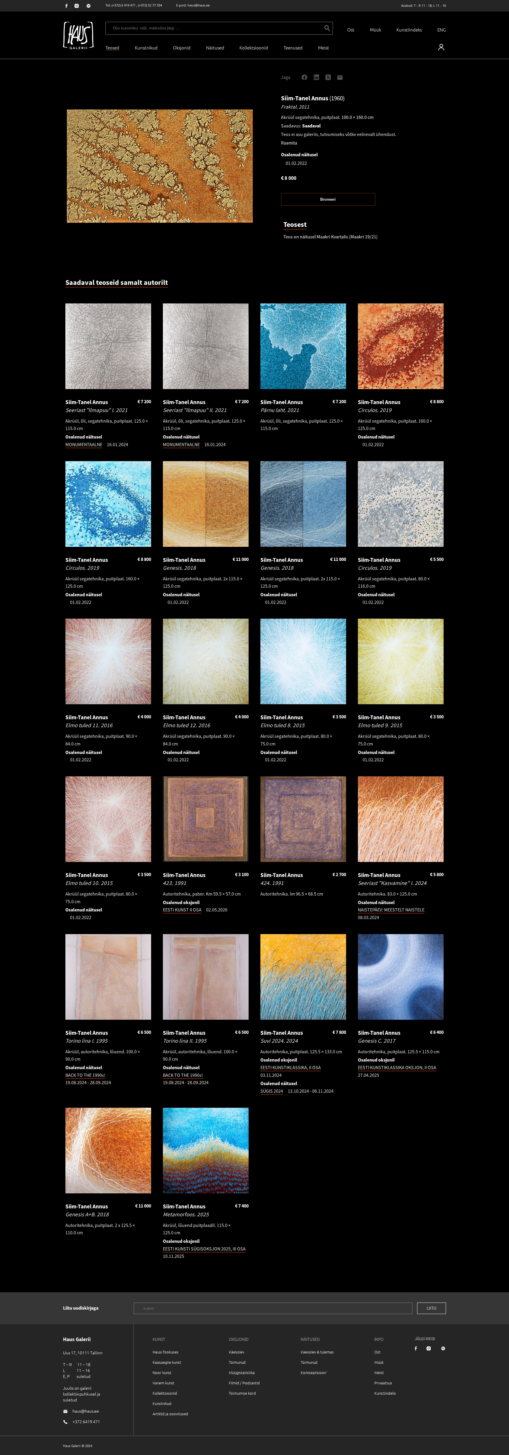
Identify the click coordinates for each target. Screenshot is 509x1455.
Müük (375, 29)
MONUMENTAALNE (83, 444)
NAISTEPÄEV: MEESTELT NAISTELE (391, 910)
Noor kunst (162, 1372)
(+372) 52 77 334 (150, 5)
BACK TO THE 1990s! (85, 1075)
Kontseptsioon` (314, 1372)
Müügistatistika (242, 1372)
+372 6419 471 (86, 1421)
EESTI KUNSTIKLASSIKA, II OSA (290, 1067)
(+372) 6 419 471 (123, 5)
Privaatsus (383, 1383)
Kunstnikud (146, 47)
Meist (379, 1372)
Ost (350, 29)
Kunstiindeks (409, 29)
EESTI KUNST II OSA (182, 910)
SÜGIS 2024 (271, 1091)
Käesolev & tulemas (317, 1352)
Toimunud (237, 1362)
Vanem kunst (163, 1383)
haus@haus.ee (199, 5)
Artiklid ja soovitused (170, 1413)
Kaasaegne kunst (167, 1362)
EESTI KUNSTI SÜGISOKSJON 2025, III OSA (204, 1249)
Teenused (293, 47)
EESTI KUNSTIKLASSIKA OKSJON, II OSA (397, 1067)
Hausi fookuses (166, 1352)
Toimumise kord (242, 1393)
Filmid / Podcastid (244, 1383)
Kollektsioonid (253, 47)
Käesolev (236, 1352)
